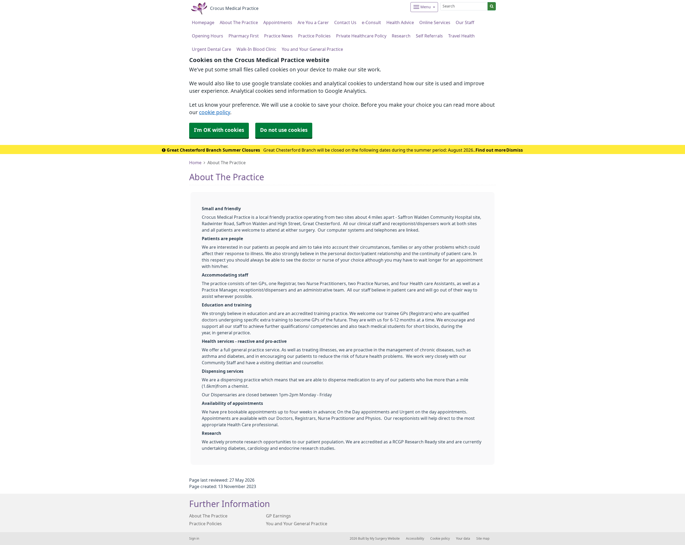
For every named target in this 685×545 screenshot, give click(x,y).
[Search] (492, 6)
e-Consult (371, 22)
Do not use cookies (283, 130)
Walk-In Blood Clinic (256, 49)
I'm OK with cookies (219, 130)
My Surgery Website (385, 538)
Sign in (194, 538)
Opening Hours (207, 36)
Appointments (277, 22)
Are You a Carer (313, 22)
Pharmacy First (244, 36)
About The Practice (239, 22)
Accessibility (415, 538)
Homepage (203, 22)
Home (195, 162)
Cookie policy (440, 538)
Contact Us (345, 22)
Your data (463, 538)
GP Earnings (278, 516)
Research (401, 36)
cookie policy (214, 112)
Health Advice (400, 22)
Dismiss (514, 150)
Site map (482, 538)
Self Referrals (429, 36)
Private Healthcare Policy (361, 36)
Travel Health (461, 36)
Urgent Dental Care (211, 49)
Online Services (434, 22)
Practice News (278, 36)
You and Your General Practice (312, 49)
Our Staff (465, 22)
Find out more (490, 150)
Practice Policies (314, 36)
